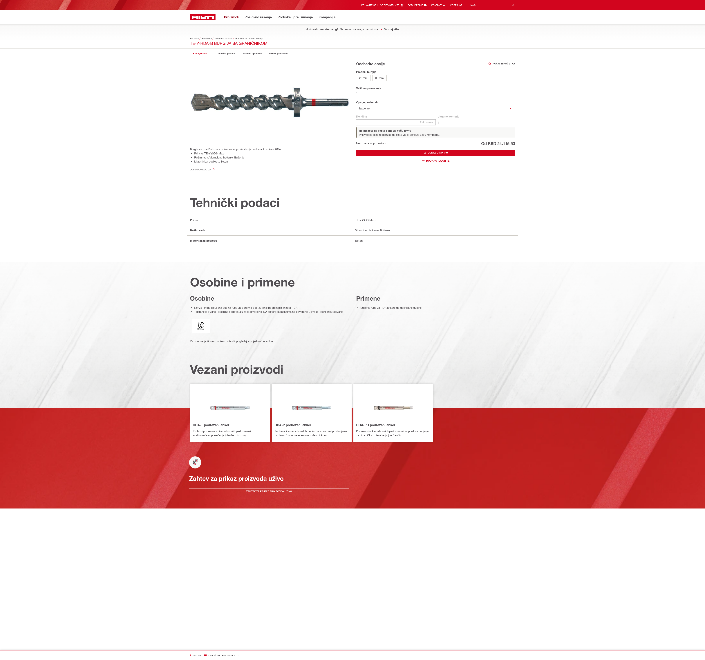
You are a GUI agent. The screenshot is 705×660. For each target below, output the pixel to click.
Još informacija (200, 169)
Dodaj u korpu (438, 152)
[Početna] (203, 17)
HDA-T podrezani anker (211, 425)
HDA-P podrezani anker (292, 425)
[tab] (200, 53)
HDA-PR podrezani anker (375, 425)
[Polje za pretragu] (512, 5)
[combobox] (491, 5)
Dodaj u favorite (437, 160)
